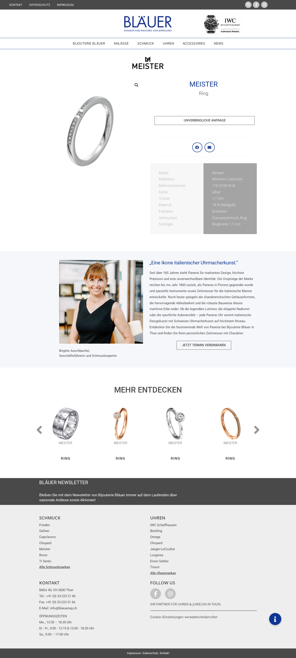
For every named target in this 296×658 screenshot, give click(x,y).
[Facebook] (256, 5)
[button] (136, 85)
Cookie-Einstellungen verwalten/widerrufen (184, 617)
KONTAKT (15, 4)
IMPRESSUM (65, 4)
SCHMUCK (49, 518)
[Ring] (65, 423)
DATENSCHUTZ (39, 4)
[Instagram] (264, 5)
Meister (203, 84)
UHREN (157, 518)
